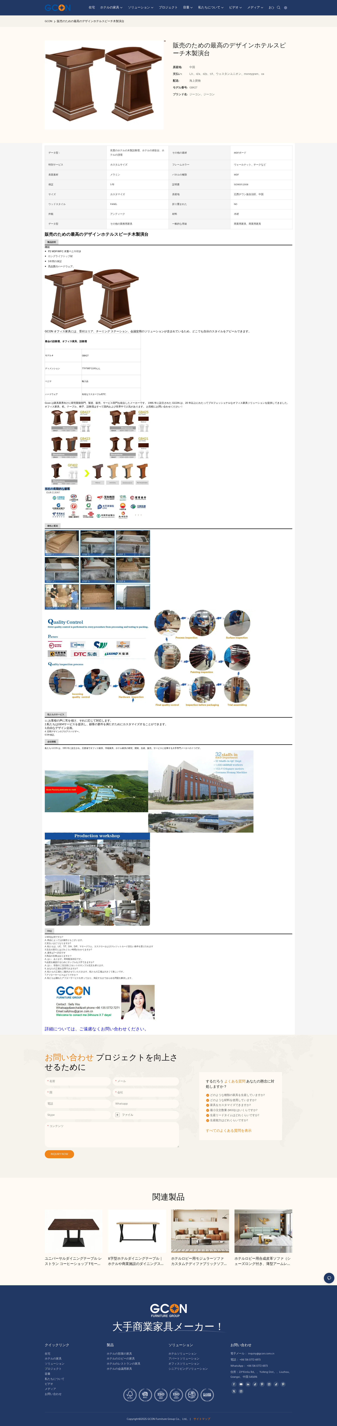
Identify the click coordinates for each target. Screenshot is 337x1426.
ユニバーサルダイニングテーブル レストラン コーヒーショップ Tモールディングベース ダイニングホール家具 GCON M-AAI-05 (73, 1261)
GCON (48, 21)
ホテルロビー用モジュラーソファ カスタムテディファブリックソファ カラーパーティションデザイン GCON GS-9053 (200, 1261)
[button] (273, 7)
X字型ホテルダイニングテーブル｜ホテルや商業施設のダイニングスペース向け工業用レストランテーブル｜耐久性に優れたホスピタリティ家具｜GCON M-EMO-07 (136, 1261)
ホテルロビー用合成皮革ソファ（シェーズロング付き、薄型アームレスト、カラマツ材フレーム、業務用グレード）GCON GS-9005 (262, 1261)
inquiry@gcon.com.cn (261, 1353)
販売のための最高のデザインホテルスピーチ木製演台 (90, 21)
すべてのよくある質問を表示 (229, 1131)
